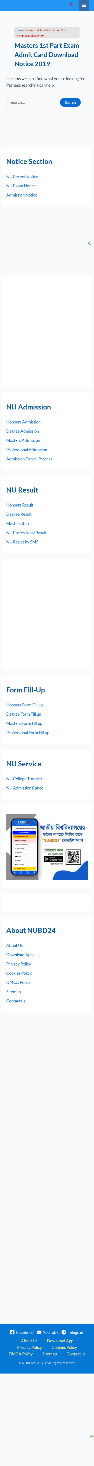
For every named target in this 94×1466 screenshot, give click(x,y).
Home (18, 30)
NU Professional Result (26, 532)
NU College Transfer (24, 778)
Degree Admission (22, 431)
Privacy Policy (18, 963)
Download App (19, 954)
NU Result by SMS (22, 541)
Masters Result (19, 523)
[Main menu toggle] (84, 5)
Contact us (15, 1000)
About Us (14, 945)
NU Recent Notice (22, 176)
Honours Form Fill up (24, 704)
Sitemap (13, 991)
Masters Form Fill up (24, 723)
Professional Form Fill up (27, 732)
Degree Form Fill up (23, 714)
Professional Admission (26, 449)
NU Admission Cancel (25, 787)
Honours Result (19, 504)
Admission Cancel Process (29, 458)
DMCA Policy (18, 982)
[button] (71, 5)
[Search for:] (33, 102)
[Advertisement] (47, 332)
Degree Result (19, 514)
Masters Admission (23, 440)
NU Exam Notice (21, 185)
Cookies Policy (19, 973)
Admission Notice (21, 194)
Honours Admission (23, 421)
